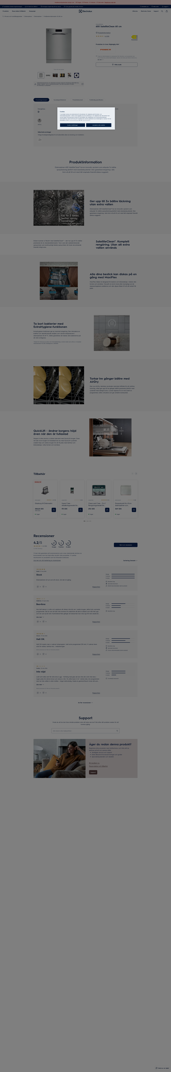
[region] (86, 118)
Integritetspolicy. (86, 120)
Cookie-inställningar (72, 125)
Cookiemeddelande (73, 120)
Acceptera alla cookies (99, 125)
